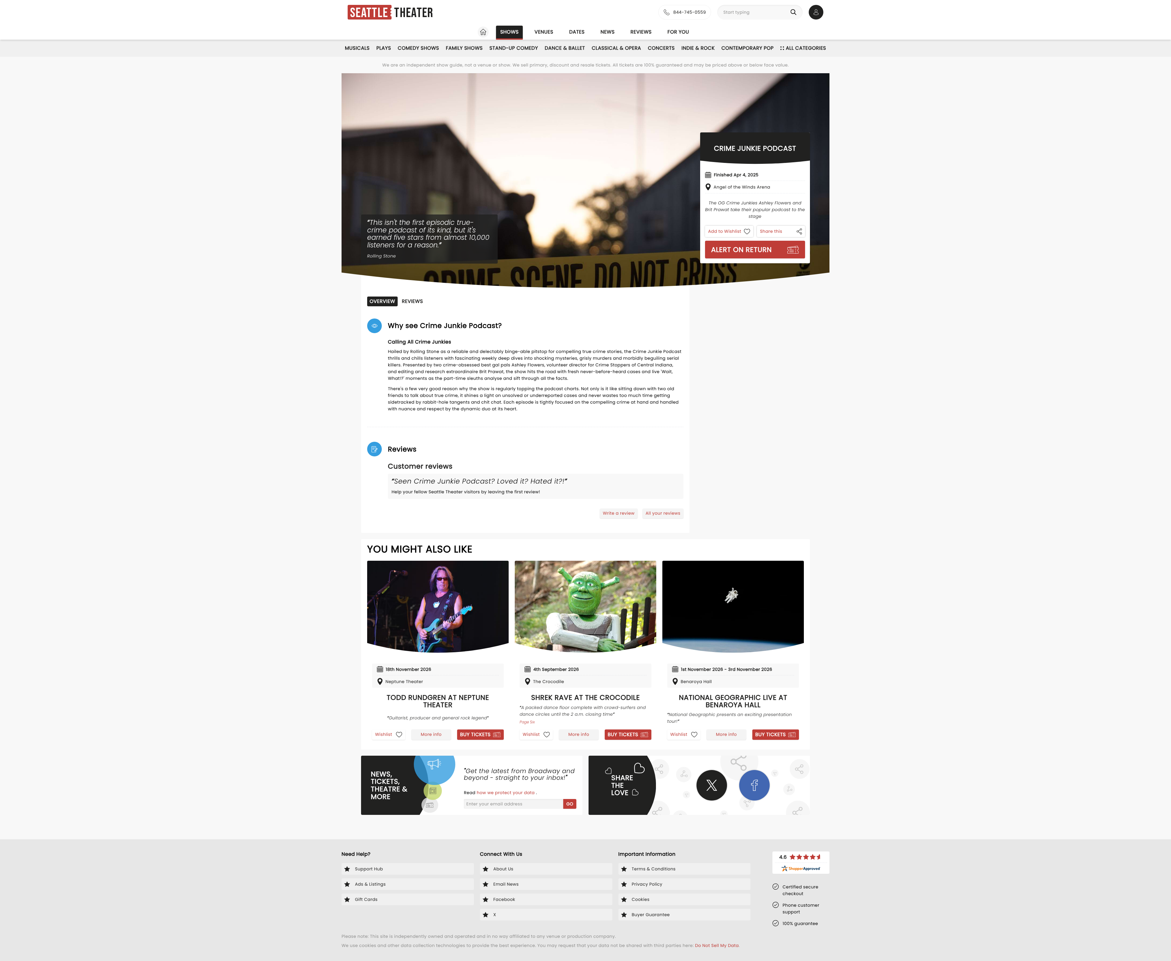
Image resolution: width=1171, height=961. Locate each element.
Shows (509, 31)
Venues (544, 31)
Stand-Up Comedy (513, 48)
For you (678, 31)
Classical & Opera (616, 48)
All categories (806, 48)
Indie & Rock (698, 48)
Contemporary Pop (748, 48)
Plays (383, 48)
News (607, 31)
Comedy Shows (418, 48)
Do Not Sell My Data (717, 945)
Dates (577, 31)
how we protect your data (506, 793)
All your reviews (663, 513)
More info (431, 734)
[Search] (795, 12)
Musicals (357, 48)
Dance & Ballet (565, 48)
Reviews (641, 31)
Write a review (619, 513)
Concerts (661, 48)
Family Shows (464, 48)
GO (569, 804)
